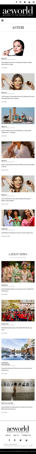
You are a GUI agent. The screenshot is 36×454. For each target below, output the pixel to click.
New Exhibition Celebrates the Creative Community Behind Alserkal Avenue (16, 408)
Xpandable (33, 451)
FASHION (4, 285)
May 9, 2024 (4, 135)
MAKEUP (4, 229)
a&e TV (16, 435)
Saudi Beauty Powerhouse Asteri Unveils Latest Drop (17, 233)
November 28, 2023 (5, 236)
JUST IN (7, 435)
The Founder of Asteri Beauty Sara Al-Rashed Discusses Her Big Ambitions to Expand (17, 97)
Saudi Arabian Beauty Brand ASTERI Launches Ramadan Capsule (18, 165)
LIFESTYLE (4, 324)
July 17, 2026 (4, 373)
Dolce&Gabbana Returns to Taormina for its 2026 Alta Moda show (17, 290)
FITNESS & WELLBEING (5, 363)
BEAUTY (4, 58)
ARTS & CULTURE (7, 403)
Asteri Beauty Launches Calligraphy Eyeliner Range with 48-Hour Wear (16, 63)
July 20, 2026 (4, 294)
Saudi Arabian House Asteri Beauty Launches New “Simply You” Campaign (16, 131)
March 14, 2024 (4, 204)
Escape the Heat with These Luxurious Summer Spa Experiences (16, 369)
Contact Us (26, 435)
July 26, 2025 (4, 67)
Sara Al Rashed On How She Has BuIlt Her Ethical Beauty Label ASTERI (16, 199)
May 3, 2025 (4, 101)
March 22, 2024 (4, 169)
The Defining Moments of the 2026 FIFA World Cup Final (16, 328)
